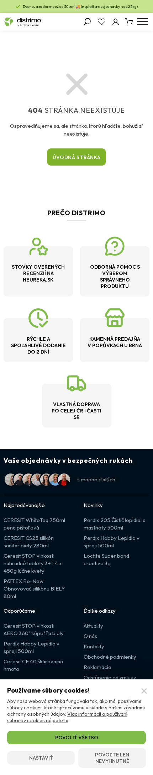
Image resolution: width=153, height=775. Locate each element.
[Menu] (142, 22)
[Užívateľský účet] (116, 22)
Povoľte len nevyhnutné (112, 757)
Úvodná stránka (77, 157)
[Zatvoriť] (144, 691)
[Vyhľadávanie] (87, 22)
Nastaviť (41, 758)
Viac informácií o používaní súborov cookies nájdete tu (67, 717)
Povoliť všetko (76, 737)
